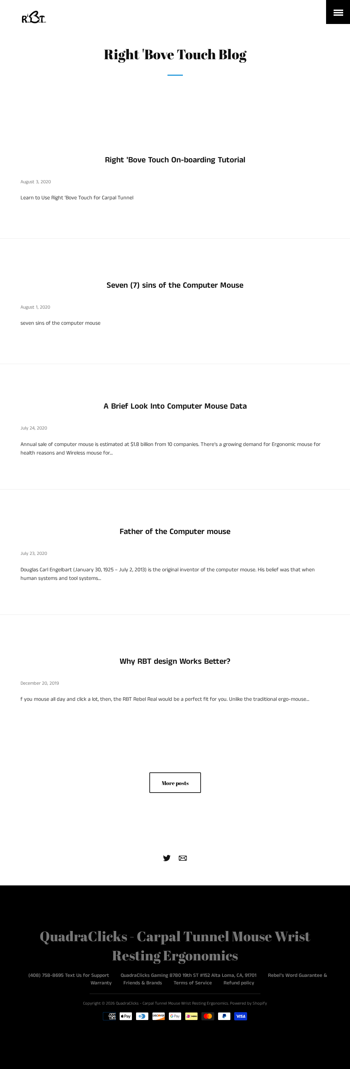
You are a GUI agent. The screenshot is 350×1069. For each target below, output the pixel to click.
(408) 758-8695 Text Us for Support (68, 975)
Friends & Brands (142, 982)
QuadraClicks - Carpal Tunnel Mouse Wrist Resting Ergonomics (172, 1003)
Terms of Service (193, 982)
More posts (175, 783)
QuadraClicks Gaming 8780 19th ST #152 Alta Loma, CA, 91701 (188, 975)
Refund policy (239, 982)
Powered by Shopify (248, 1003)
